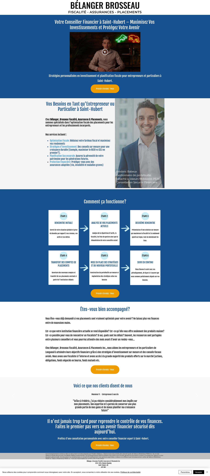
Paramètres (185, 472)
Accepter (198, 472)
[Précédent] (13, 396)
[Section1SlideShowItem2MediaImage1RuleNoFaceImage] (105, 408)
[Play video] (105, 52)
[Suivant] (197, 396)
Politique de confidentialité (130, 472)
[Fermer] (207, 472)
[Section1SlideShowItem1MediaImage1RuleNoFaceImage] (102, 408)
